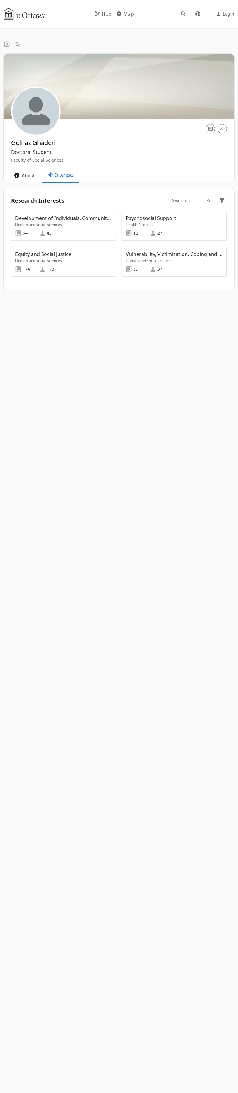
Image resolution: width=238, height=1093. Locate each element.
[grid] (119, 246)
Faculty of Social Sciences (37, 160)
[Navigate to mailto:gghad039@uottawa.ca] (210, 128)
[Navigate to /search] (183, 14)
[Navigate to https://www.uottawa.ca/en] (25, 14)
